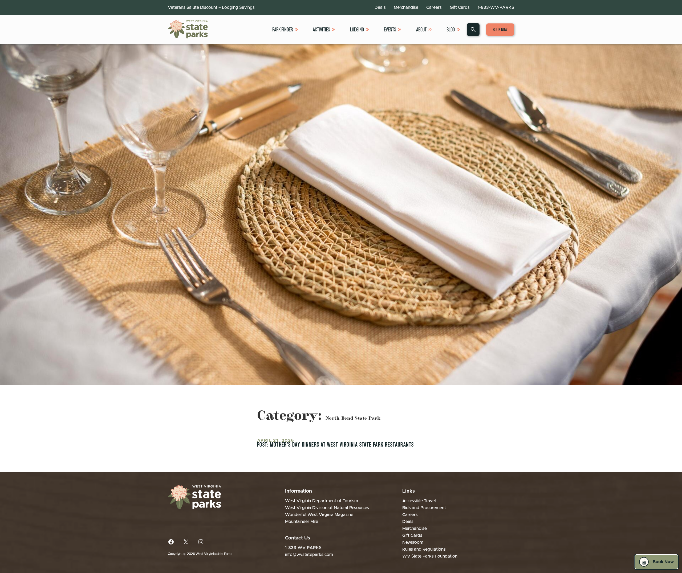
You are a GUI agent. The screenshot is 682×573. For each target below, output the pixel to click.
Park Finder (282, 29)
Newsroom (412, 542)
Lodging (357, 29)
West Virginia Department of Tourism (321, 501)
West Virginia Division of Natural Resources (327, 508)
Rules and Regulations (424, 549)
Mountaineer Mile (301, 521)
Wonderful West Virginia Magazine (319, 515)
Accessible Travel (419, 501)
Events (390, 29)
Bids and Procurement (424, 508)
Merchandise (406, 7)
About (421, 29)
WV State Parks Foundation (429, 556)
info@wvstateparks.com (309, 554)
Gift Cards (460, 7)
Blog (450, 29)
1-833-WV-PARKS (496, 7)
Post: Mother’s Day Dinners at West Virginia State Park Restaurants (335, 444)
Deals (380, 7)
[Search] (473, 29)
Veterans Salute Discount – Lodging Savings (211, 7)
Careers (434, 7)
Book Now (500, 29)
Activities (321, 29)
